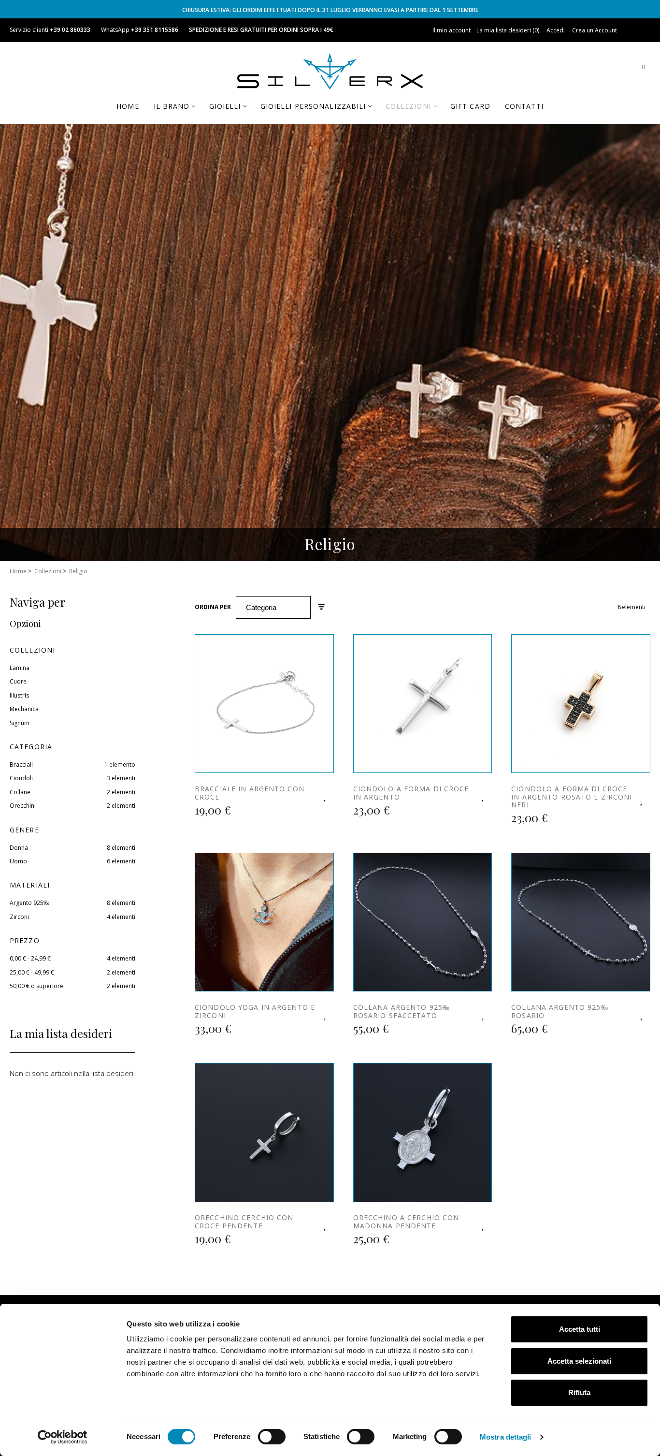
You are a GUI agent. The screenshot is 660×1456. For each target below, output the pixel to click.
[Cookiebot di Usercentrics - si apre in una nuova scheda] (62, 1437)
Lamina (19, 668)
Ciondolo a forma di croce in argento (411, 792)
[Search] (614, 71)
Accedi (555, 30)
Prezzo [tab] (25, 940)
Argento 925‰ (29, 903)
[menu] (330, 110)
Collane (20, 792)
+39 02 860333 (70, 30)
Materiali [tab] (30, 884)
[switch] (272, 1436)
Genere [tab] (24, 829)
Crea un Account (594, 30)
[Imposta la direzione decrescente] (321, 607)
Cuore (18, 681)
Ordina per (213, 607)
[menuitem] (127, 106)
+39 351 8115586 (154, 30)
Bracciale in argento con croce (249, 792)
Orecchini (23, 805)
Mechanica (24, 709)
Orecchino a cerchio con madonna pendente (406, 1221)
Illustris (19, 695)
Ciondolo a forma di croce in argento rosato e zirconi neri (571, 797)
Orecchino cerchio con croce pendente (244, 1221)
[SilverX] (330, 73)
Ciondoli (21, 778)
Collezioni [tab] (32, 650)
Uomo (18, 861)
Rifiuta (579, 1392)
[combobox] (273, 607)
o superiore (36, 986)
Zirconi (19, 917)
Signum (19, 723)
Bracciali (21, 764)
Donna (19, 848)
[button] (325, 795)
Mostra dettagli (505, 1437)
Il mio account (451, 30)
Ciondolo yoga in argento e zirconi (255, 1011)
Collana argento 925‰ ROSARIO (559, 1011)
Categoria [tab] (31, 746)
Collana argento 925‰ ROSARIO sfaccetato (401, 1011)
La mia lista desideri (507, 30)
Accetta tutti (579, 1329)
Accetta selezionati (579, 1361)
